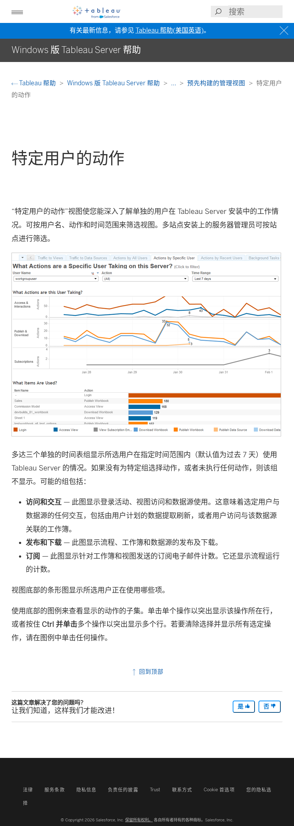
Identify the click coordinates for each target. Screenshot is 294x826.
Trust (155, 789)
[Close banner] (285, 30)
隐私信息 (86, 789)
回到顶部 (150, 671)
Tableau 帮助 (37, 83)
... (174, 83)
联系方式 (182, 789)
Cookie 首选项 (219, 789)
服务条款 (54, 789)
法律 (28, 789)
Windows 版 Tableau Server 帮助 (114, 83)
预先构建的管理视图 (217, 83)
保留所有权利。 (139, 819)
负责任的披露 (123, 789)
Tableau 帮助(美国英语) (170, 30)
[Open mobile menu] (17, 11)
